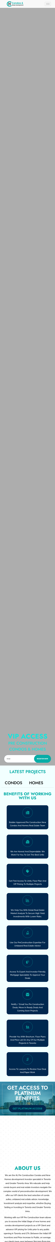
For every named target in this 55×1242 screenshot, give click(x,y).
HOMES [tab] (36, 783)
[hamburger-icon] (48, 4)
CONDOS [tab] (13, 783)
